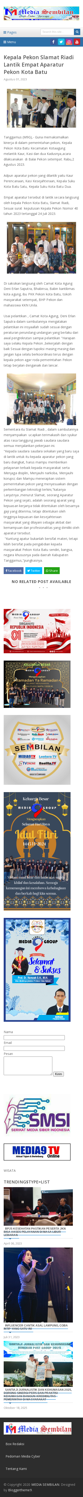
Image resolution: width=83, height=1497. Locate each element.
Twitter (35, 571)
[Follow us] (61, 42)
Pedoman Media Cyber (23, 1456)
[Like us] (53, 42)
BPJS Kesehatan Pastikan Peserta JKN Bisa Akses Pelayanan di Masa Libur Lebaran (35, 1232)
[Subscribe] (77, 42)
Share (53, 571)
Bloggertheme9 (20, 1490)
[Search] (77, 32)
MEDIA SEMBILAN (45, 1484)
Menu (11, 42)
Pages (11, 32)
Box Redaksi (15, 1444)
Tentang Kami (16, 1468)
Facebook (14, 571)
